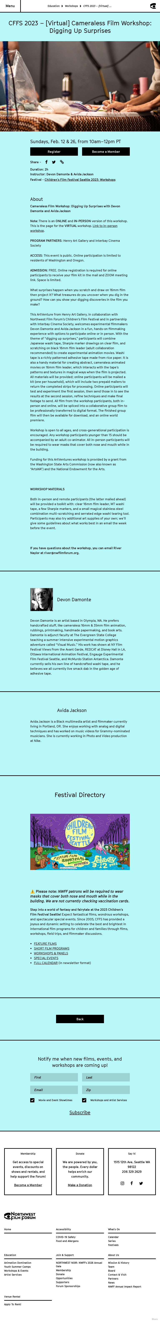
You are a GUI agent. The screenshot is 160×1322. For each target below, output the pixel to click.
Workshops (71, 6)
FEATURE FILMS (45, 943)
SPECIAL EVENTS (46, 958)
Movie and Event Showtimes (55, 1100)
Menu (10, 6)
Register (54, 151)
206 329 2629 (132, 1171)
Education (54, 6)
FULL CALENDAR (46, 963)
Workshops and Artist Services (108, 1100)
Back (80, 1019)
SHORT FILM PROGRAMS (51, 948)
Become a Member (106, 151)
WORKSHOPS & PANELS (51, 953)
